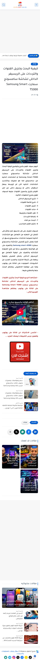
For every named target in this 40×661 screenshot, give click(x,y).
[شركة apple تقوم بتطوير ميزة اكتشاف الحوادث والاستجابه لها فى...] (31, 627)
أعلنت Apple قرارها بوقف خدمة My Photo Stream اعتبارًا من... (13, 56)
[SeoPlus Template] (37, 651)
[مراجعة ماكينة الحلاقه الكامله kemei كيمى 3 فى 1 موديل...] (31, 406)
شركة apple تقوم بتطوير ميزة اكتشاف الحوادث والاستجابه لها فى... (12, 628)
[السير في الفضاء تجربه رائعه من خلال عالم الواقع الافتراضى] (31, 614)
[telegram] (9, 657)
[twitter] (17, 657)
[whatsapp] (5, 657)
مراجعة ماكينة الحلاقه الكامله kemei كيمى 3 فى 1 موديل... (12, 407)
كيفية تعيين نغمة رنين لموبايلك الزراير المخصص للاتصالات (30, 461)
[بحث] (3, 4)
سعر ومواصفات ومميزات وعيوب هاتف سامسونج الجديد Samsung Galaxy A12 (13, 395)
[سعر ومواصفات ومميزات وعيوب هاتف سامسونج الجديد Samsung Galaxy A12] (31, 394)
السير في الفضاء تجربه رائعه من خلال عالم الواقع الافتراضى (13, 616)
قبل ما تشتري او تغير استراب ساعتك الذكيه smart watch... (29, 486)
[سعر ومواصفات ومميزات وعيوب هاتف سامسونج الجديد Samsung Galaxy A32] (31, 381)
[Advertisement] (20, 31)
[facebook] (22, 657)
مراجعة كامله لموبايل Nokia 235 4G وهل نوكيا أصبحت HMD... (12, 461)
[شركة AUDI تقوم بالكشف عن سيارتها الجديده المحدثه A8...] (31, 639)
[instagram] (13, 657)
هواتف (34, 64)
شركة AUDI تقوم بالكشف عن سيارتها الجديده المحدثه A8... (12, 639)
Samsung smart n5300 (22, 245)
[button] (28, 431)
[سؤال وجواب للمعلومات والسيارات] (20, 5)
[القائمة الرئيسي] (36, 4)
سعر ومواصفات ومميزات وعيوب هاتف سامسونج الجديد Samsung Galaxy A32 (13, 383)
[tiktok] (30, 657)
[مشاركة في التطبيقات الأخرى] (10, 431)
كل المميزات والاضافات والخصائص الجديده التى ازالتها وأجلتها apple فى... (20, 603)
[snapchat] (26, 657)
